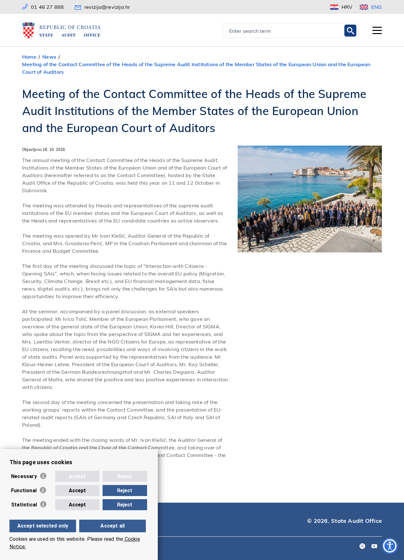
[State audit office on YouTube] (374, 547)
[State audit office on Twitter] (362, 547)
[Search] (350, 31)
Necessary (24, 476)
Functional (24, 491)
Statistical (24, 505)
